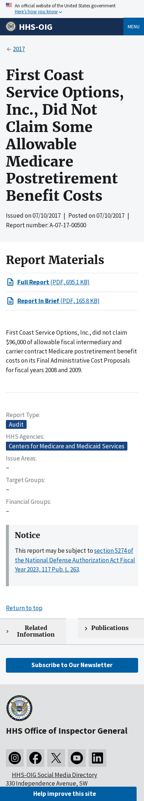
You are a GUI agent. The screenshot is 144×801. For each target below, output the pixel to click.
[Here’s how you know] (72, 9)
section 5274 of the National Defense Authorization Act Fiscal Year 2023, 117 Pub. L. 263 (75, 560)
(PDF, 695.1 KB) (53, 282)
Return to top (24, 608)
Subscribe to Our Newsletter (72, 665)
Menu (134, 26)
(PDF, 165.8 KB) (58, 301)
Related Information (36, 631)
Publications (109, 627)
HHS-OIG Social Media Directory (54, 775)
